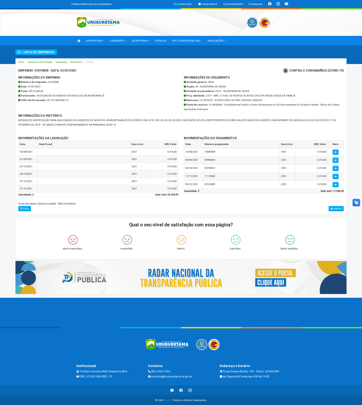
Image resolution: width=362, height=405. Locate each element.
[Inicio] (78, 41)
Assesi (168, 400)
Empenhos (76, 62)
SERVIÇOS (160, 40)
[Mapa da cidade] (181, 312)
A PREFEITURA (94, 40)
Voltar (25, 208)
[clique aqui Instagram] (190, 390)
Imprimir (337, 208)
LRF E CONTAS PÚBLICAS (186, 40)
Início (21, 62)
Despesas (61, 62)
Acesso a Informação (40, 62)
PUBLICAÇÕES (216, 40)
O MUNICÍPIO (117, 40)
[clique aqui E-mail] (172, 390)
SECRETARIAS (140, 40)
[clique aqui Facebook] (181, 390)
